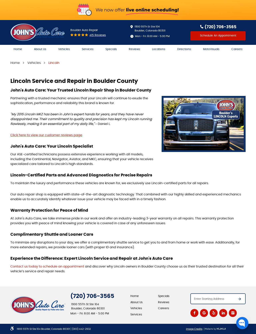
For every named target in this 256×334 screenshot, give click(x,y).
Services (87, 49)
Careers (236, 49)
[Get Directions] (238, 300)
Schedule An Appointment (218, 35)
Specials (111, 49)
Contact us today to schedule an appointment (47, 266)
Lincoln (53, 62)
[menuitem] (17, 49)
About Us (40, 49)
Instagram (233, 313)
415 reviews (97, 35)
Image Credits (194, 329)
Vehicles (64, 49)
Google (204, 313)
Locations (158, 49)
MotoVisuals (211, 49)
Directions (184, 49)
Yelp (214, 313)
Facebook (194, 313)
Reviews (134, 49)
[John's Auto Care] (38, 32)
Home (18, 49)
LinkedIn (223, 313)
